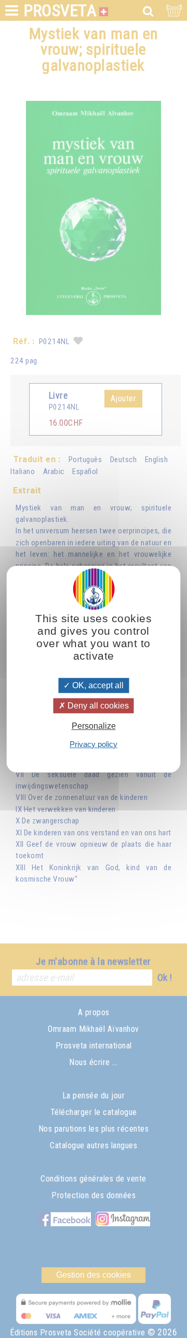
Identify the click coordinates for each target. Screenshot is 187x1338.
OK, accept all (97, 685)
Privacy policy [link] (93, 744)
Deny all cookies (97, 705)
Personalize (94, 726)
